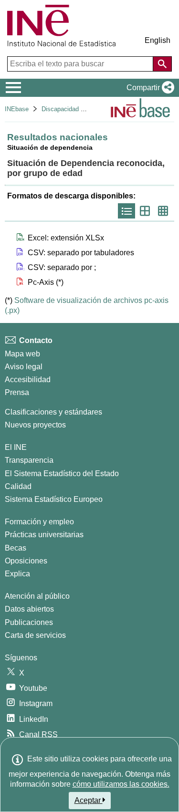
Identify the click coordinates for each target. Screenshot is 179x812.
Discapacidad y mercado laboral (86, 109)
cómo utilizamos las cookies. (121, 784)
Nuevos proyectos (35, 425)
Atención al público (37, 596)
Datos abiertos (29, 609)
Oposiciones (26, 561)
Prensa (17, 392)
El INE (16, 447)
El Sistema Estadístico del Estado (62, 473)
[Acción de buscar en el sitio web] (162, 64)
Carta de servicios (35, 635)
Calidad (18, 486)
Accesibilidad (28, 379)
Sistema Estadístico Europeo (54, 499)
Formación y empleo (39, 522)
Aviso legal (23, 367)
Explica (17, 574)
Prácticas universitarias (44, 535)
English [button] (157, 40)
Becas (15, 548)
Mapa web (22, 354)
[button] (148, 87)
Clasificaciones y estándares (53, 412)
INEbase (17, 109)
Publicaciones (29, 622)
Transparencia (29, 460)
